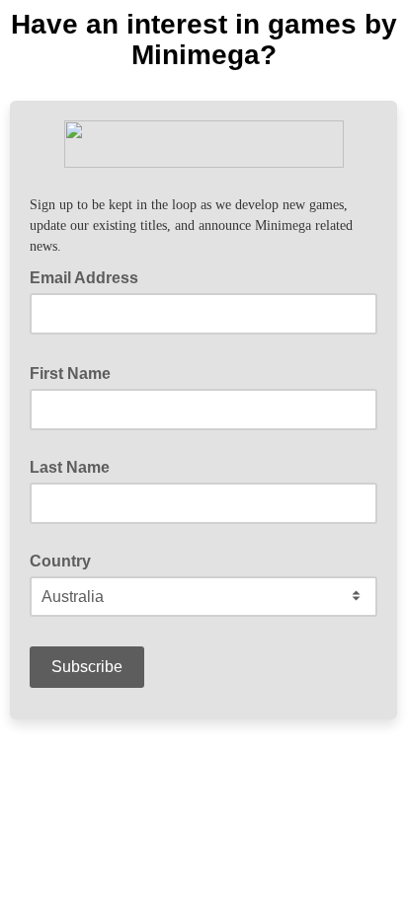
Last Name (70, 467)
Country (60, 561)
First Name (76, 372)
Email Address (90, 276)
